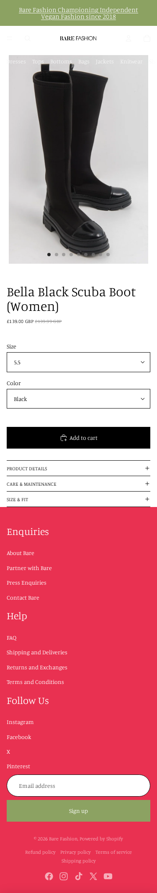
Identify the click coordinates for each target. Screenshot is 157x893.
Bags (84, 61)
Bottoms (61, 61)
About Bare (20, 552)
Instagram (20, 721)
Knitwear (131, 61)
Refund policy (40, 852)
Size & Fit (17, 499)
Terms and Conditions (35, 681)
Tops (38, 61)
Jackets (105, 61)
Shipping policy (79, 861)
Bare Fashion (63, 838)
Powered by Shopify (101, 838)
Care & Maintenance (32, 484)
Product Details (27, 468)
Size (11, 346)
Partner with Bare (29, 567)
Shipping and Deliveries (37, 652)
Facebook (19, 736)
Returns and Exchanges (37, 667)
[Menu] (9, 38)
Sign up (78, 810)
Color (14, 382)
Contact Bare (23, 597)
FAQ (11, 637)
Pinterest (18, 765)
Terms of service (113, 852)
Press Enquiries (26, 582)
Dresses (16, 61)
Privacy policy (75, 852)
